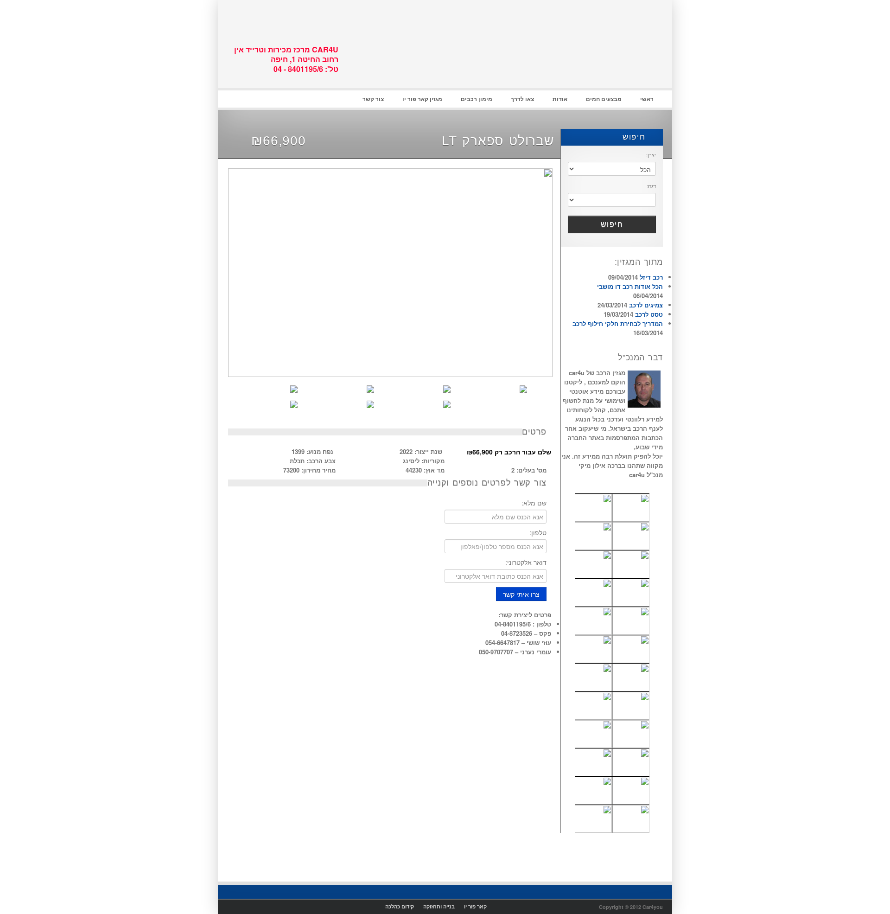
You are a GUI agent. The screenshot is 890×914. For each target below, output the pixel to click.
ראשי (647, 99)
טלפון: (538, 532)
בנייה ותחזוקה (439, 906)
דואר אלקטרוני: (526, 562)
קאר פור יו (475, 906)
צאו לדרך (522, 99)
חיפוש (636, 137)
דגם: (651, 186)
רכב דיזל (651, 277)
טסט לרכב (649, 314)
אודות (560, 99)
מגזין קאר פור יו (422, 99)
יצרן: (651, 155)
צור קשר (373, 99)
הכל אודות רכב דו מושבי (630, 286)
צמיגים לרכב (646, 304)
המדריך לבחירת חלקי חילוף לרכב (617, 323)
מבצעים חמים (604, 99)
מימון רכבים (476, 99)
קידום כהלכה (399, 906)
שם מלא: (534, 502)
